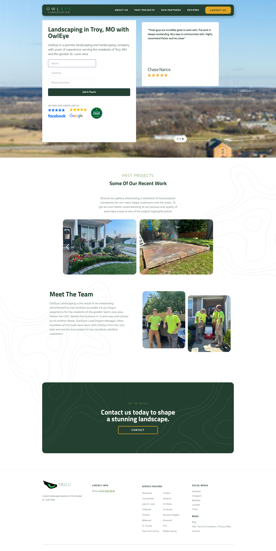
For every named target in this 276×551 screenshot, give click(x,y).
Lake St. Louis (148, 504)
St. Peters (167, 504)
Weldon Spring (169, 531)
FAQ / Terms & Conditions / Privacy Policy (211, 526)
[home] (59, 10)
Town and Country (150, 531)
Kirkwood (167, 520)
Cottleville (146, 509)
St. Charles (147, 525)
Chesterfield (147, 498)
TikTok (195, 509)
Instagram (197, 495)
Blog (194, 522)
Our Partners (171, 10)
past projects (144, 10)
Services (196, 531)
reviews (193, 10)
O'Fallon (166, 493)
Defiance (167, 498)
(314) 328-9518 (107, 491)
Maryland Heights (171, 514)
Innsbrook (167, 509)
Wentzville (147, 493)
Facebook (196, 491)
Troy (165, 525)
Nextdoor (196, 500)
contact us (218, 10)
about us (121, 10)
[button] (177, 139)
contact (138, 430)
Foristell (146, 514)
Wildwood (146, 520)
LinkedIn (196, 504)
